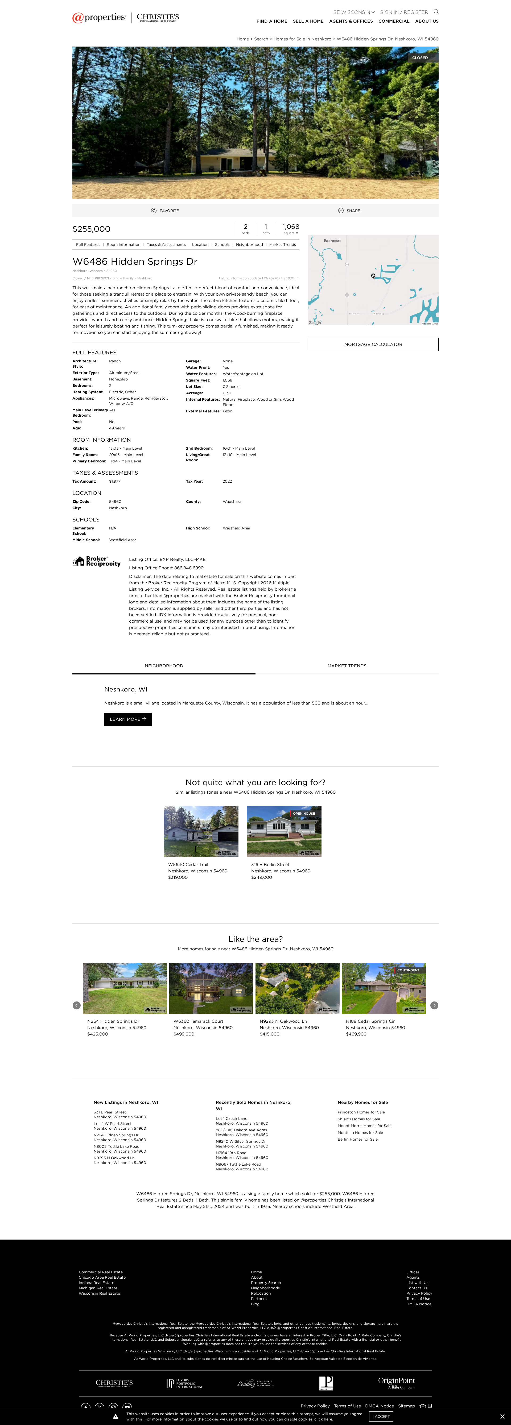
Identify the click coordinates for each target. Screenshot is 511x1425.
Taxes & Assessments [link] (167, 244)
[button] (373, 280)
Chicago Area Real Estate (102, 1277)
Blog (255, 1304)
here (328, 1419)
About (257, 1277)
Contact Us (416, 1288)
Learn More (126, 719)
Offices (412, 1272)
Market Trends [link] (282, 244)
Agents (413, 1277)
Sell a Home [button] (308, 21)
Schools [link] (223, 244)
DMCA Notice (418, 1304)
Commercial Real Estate (101, 1272)
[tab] (164, 666)
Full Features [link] (88, 244)
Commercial (394, 21)
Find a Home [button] (272, 21)
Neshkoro (145, 278)
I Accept (381, 1416)
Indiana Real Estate (96, 1283)
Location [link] (201, 244)
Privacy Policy (419, 1293)
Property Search (266, 1283)
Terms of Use (418, 1298)
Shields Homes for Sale (359, 1119)
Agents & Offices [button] (351, 21)
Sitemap (406, 1406)
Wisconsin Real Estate (99, 1293)
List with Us (417, 1283)
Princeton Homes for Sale (361, 1112)
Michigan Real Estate (98, 1288)
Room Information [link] (124, 244)
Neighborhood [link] (250, 244)
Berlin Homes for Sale (358, 1139)
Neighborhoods (265, 1288)
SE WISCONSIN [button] (351, 12)
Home (256, 1272)
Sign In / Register (404, 12)
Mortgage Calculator (373, 344)
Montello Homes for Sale (360, 1132)
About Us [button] (427, 21)
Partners (259, 1298)
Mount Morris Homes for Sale (365, 1126)
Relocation (261, 1293)
